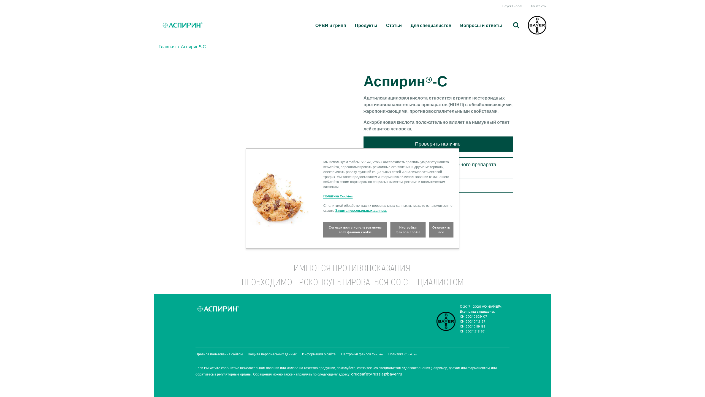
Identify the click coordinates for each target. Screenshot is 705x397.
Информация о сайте (319, 354)
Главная (167, 47)
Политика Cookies (402, 354)
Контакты (538, 6)
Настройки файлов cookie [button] (408, 230)
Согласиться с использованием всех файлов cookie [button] (355, 230)
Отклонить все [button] (441, 230)
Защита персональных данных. (361, 210)
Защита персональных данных (272, 354)
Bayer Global (512, 6)
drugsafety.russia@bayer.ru (376, 374)
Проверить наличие (438, 143)
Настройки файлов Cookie (362, 354)
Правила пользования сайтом (219, 354)
